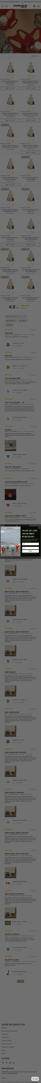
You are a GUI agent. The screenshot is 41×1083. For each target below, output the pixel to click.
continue (30, 551)
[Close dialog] (39, 528)
